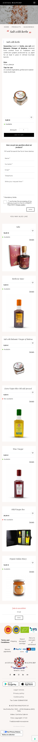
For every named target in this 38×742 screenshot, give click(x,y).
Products (16, 27)
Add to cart (19, 135)
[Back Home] (19, 664)
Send (30, 209)
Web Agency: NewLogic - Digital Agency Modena (19, 726)
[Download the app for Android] (11, 684)
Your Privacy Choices (13, 732)
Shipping (13, 641)
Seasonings (29, 27)
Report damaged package (22, 641)
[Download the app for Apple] (27, 684)
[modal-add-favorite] (31, 117)
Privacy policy (20, 205)
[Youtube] (14, 675)
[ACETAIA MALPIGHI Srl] (12, 3)
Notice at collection (8, 734)
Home (6, 27)
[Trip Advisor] (27, 675)
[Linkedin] (23, 675)
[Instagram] (19, 675)
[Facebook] (10, 675)
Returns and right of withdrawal (32, 641)
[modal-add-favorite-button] (33, 231)
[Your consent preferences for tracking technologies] (35, 739)
